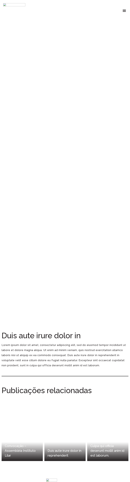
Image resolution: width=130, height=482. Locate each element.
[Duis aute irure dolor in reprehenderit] (65, 429)
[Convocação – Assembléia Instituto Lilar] (22, 429)
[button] (124, 10)
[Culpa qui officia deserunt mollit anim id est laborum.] (107, 429)
